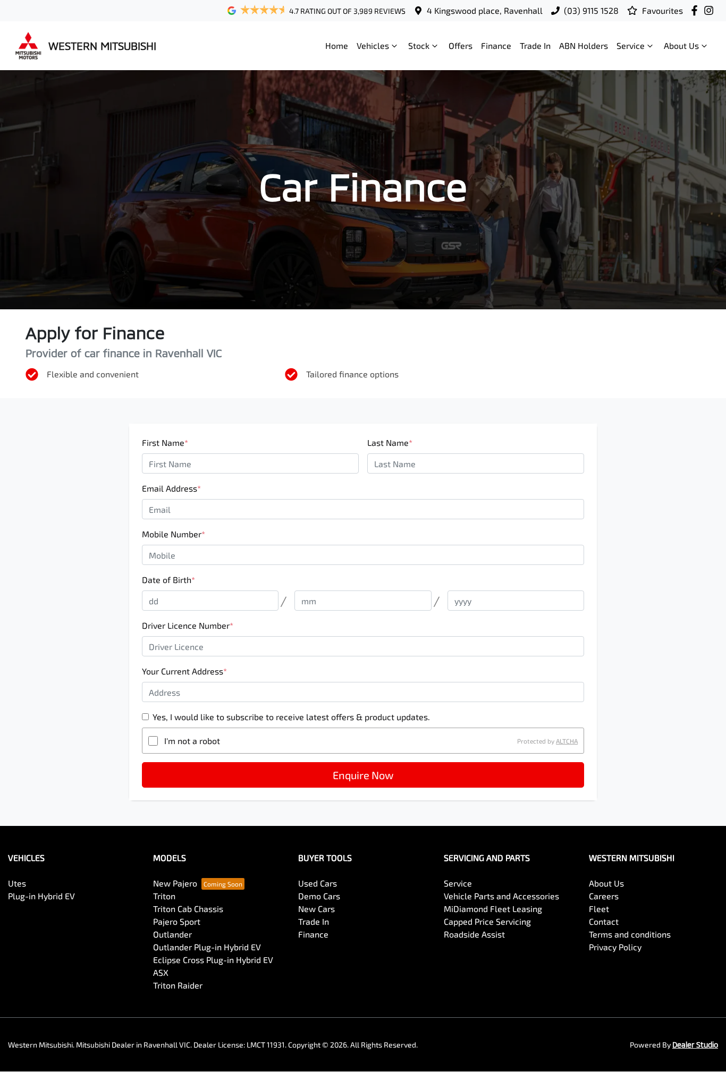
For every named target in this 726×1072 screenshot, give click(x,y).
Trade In (535, 45)
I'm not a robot (192, 741)
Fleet (599, 909)
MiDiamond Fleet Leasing (493, 909)
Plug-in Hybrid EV (41, 896)
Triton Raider (177, 985)
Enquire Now (363, 775)
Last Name (389, 442)
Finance (496, 45)
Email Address (171, 488)
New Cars (316, 909)
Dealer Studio (695, 1044)
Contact (604, 921)
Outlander (172, 934)
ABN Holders (583, 45)
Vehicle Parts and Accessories (501, 896)
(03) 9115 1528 (591, 10)
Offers (460, 45)
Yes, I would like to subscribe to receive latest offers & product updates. (291, 717)
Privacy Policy (615, 947)
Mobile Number (173, 534)
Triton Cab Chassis (188, 909)
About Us (681, 45)
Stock (418, 45)
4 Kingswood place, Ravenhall (485, 10)
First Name (165, 442)
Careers (604, 896)
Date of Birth (168, 580)
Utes (17, 883)
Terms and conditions (630, 934)
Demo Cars (319, 896)
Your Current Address (184, 671)
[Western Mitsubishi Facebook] (696, 10)
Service (631, 45)
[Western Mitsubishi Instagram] (711, 10)
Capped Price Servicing (487, 921)
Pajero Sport (176, 921)
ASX (160, 972)
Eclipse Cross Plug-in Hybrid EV (213, 960)
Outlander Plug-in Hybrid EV (207, 947)
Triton (164, 896)
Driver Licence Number (187, 625)
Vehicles (373, 45)
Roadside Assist (474, 934)
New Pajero (175, 883)
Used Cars (317, 883)
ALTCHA (567, 741)
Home (336, 45)
